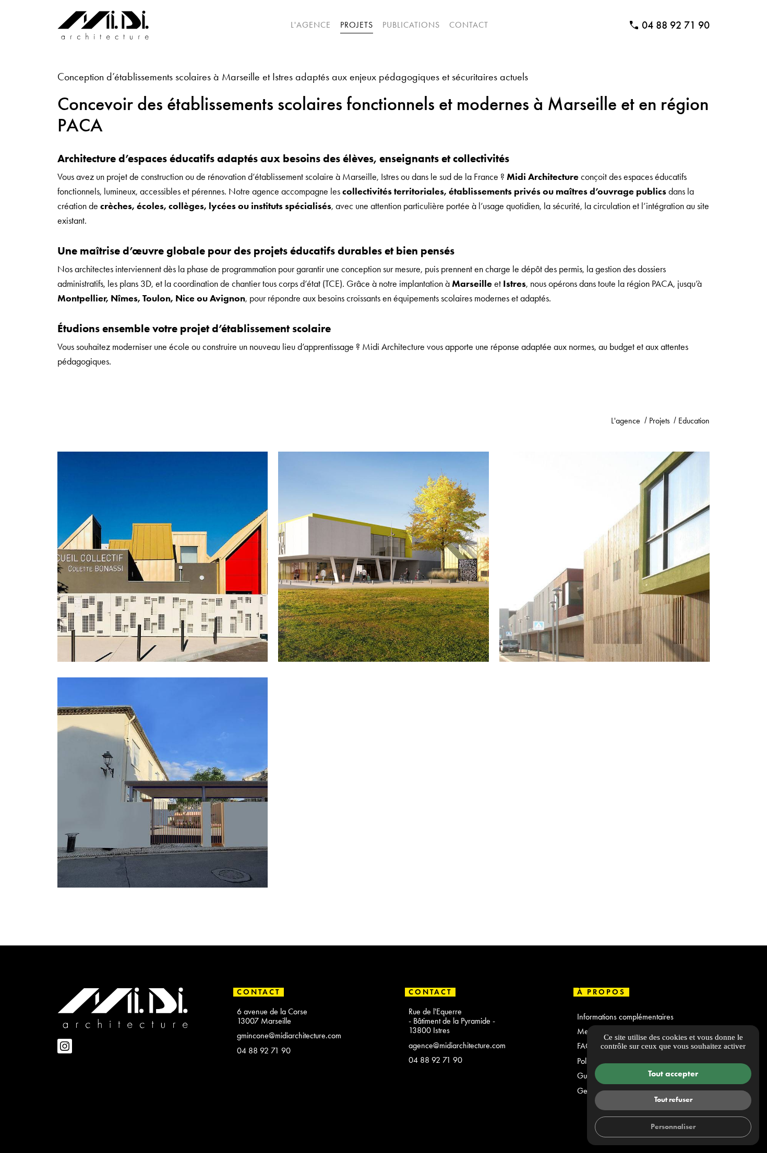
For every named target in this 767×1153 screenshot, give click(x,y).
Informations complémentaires (625, 1017)
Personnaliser (673, 1126)
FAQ (584, 1046)
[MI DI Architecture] (103, 25)
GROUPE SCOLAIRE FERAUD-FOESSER (604, 583)
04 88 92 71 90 (676, 25)
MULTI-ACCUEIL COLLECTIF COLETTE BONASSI (162, 591)
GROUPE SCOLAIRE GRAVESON (162, 809)
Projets (356, 25)
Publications (411, 25)
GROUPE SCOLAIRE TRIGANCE (383, 583)
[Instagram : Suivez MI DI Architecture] (64, 1046)
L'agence (311, 25)
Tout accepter (673, 1073)
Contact (468, 25)
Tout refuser (673, 1099)
